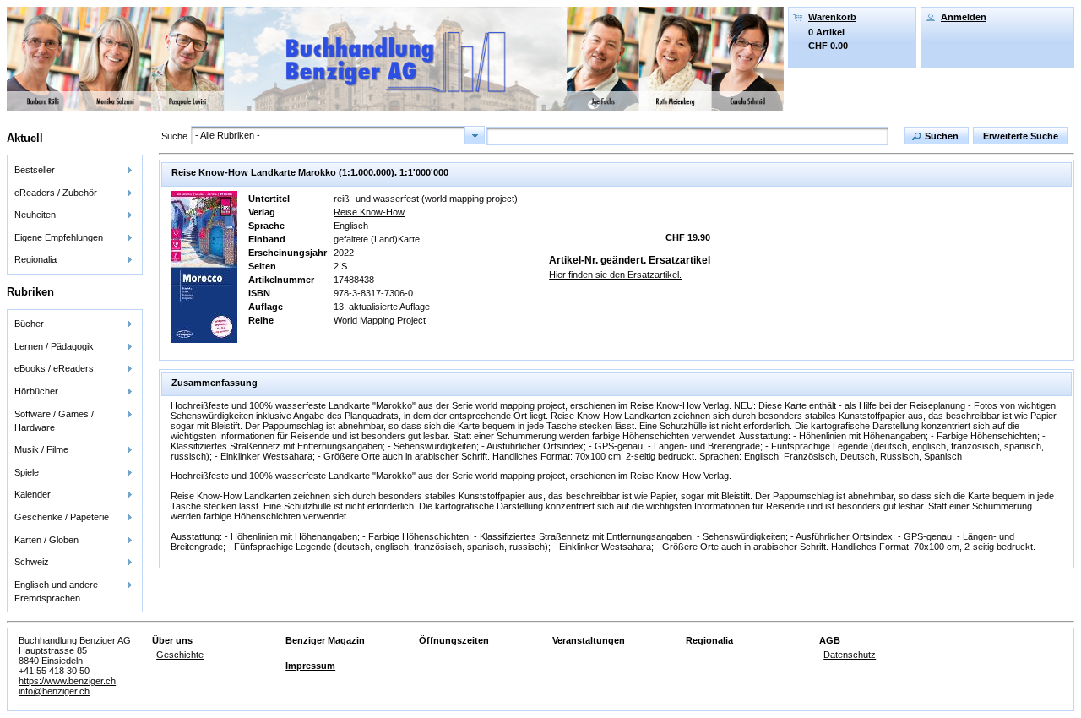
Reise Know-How (369, 212)
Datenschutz (849, 655)
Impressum (310, 666)
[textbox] (687, 136)
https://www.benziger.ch (67, 681)
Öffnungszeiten (454, 640)
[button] (936, 135)
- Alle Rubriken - (227, 135)
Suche (174, 136)
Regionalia (709, 640)
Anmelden (963, 17)
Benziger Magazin (325, 640)
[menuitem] (74, 170)
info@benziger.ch (54, 691)
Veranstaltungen (588, 640)
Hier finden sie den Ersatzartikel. (615, 274)
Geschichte (180, 655)
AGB (829, 640)
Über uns (172, 640)
